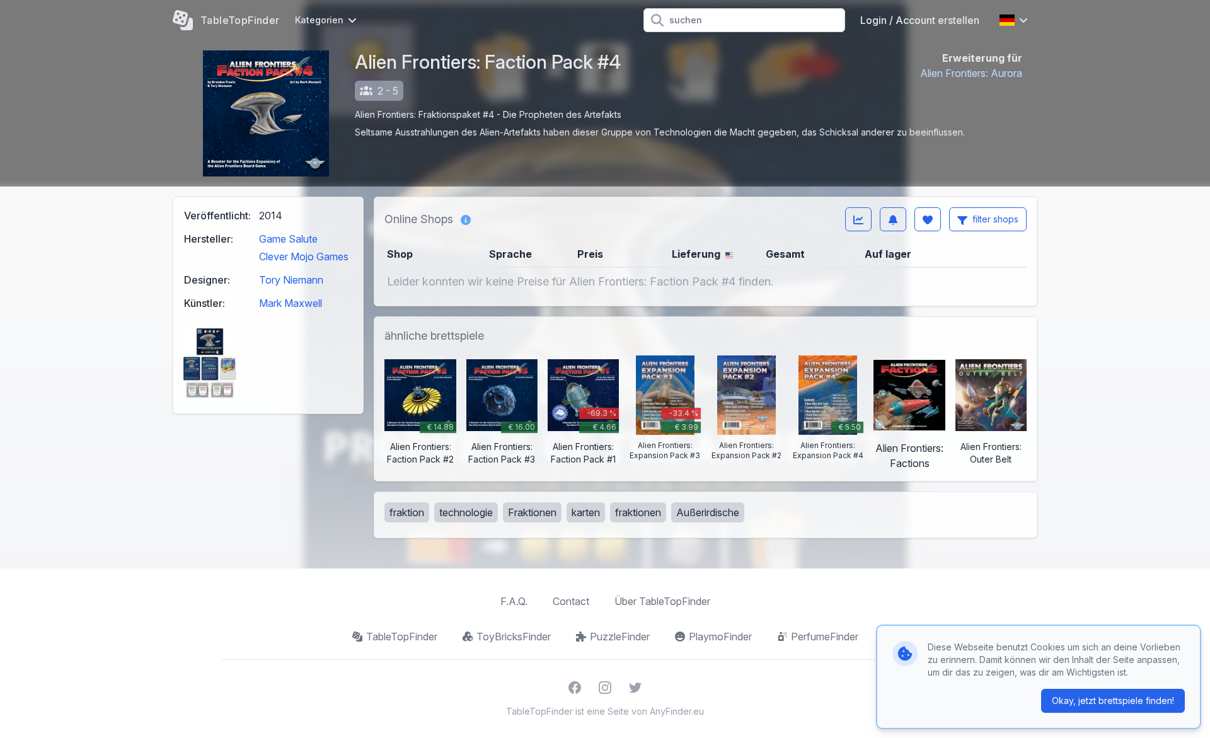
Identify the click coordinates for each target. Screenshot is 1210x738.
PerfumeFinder (824, 636)
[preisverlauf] (858, 219)
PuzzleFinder (620, 636)
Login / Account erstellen (919, 20)
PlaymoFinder (720, 636)
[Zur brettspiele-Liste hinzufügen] (927, 219)
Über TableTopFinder (662, 601)
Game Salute (288, 239)
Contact (571, 601)
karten (586, 512)
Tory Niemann (291, 280)
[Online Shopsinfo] (465, 219)
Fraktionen (532, 512)
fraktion (406, 512)
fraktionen (638, 512)
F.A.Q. (513, 601)
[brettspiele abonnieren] (893, 219)
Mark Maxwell (290, 303)
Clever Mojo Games (304, 256)
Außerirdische (707, 512)
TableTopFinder (401, 636)
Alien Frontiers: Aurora (971, 73)
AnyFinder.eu (677, 711)
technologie (466, 512)
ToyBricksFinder (513, 636)
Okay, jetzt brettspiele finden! (1113, 700)
